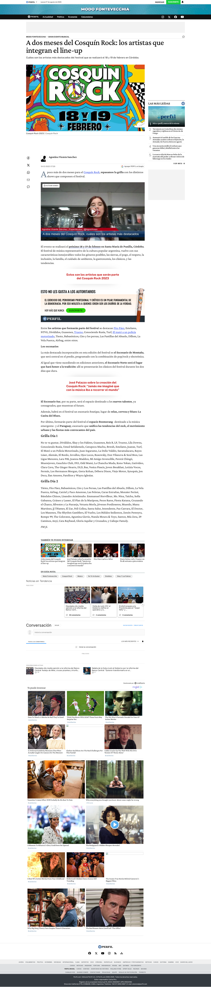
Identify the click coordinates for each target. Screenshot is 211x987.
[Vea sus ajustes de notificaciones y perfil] (183, 2)
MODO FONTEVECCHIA (36, 37)
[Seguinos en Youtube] (182, 17)
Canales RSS (70, 972)
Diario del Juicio (186, 962)
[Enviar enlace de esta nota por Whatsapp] (28, 172)
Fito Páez (119, 328)
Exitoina (163, 962)
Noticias (148, 962)
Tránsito (142, 972)
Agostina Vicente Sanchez (63, 156)
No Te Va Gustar (94, 576)
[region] (85, 654)
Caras (155, 962)
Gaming (171, 962)
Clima (77, 962)
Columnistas (87, 17)
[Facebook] (89, 953)
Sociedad (57, 962)
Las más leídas (159, 103)
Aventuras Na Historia (100, 969)
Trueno (78, 332)
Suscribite (173, 2)
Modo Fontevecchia (50, 576)
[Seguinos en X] (169, 17)
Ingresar (159, 2)
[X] (96, 953)
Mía (120, 965)
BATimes (126, 965)
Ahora (21, 962)
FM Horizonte (136, 965)
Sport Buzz (127, 969)
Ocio (92, 962)
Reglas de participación (128, 972)
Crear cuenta (138, 625)
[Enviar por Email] (28, 180)
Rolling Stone (115, 969)
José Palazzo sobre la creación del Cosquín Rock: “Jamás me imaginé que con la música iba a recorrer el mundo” (92, 386)
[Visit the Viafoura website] (139, 683)
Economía (72, 17)
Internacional (68, 962)
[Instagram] (109, 953)
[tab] (36, 641)
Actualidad (48, 17)
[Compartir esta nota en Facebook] (28, 158)
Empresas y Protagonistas (133, 962)
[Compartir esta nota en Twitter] (28, 165)
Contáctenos (95, 972)
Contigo (86, 969)
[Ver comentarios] (183, 37)
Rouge (114, 965)
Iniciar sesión (127, 625)
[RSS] (115, 953)
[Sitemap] (121, 953)
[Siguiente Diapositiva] (142, 604)
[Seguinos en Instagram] (163, 17)
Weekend (88, 965)
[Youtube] (102, 953)
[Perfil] (105, 948)
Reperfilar (108, 962)
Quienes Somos (82, 972)
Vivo (177, 962)
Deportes (85, 962)
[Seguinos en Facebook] (175, 17)
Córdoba (98, 962)
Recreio (136, 969)
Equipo (114, 972)
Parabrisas (106, 965)
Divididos (108, 576)
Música (80, 576)
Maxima (144, 969)
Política (60, 17)
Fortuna (96, 965)
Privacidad (106, 972)
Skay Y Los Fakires (124, 576)
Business (117, 962)
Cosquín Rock (92, 172)
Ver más (177, 163)
